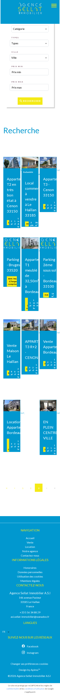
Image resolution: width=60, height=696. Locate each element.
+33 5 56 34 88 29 (30, 612)
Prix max (17, 82)
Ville (15, 52)
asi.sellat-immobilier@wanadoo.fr (30, 616)
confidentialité (12, 689)
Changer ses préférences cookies (29, 663)
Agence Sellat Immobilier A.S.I (30, 593)
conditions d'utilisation (34, 689)
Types (15, 38)
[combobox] (30, 28)
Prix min (17, 66)
